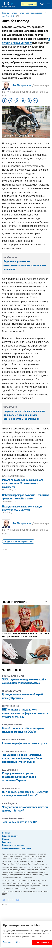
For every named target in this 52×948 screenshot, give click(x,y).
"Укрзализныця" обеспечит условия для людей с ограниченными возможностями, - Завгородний (24, 415)
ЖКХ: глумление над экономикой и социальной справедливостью (24, 681)
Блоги (14, 12)
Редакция (6, 842)
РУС (42, 4)
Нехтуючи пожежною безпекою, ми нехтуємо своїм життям (22, 508)
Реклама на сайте (10, 835)
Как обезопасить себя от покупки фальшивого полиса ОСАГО (23, 729)
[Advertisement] (26, 571)
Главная (5, 12)
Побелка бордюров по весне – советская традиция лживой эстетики (25, 496)
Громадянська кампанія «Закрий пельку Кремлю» (22, 696)
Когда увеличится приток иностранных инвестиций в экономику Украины (19, 776)
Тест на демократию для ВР (19, 822)
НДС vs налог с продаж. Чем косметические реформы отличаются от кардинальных (25, 713)
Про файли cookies (11, 942)
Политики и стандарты (13, 845)
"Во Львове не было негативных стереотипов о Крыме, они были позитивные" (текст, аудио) (22, 758)
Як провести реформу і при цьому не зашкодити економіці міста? (25, 793)
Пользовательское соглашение (16, 848)
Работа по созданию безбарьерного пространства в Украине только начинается (22, 483)
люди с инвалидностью (18, 541)
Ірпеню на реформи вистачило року (24, 743)
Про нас (6, 832)
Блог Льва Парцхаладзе (31, 12)
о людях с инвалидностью (26, 40)
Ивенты (5, 839)
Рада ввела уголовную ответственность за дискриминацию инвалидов (24, 265)
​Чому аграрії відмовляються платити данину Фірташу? (25, 808)
